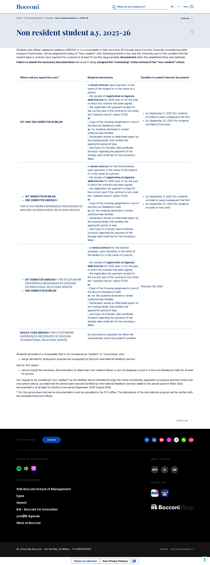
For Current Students (33, 18)
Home (19, 18)
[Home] (27, 7)
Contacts (185, 18)
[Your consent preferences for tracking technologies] (205, 560)
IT (179, 7)
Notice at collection (85, 561)
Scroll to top (182, 420)
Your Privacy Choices (115, 561)
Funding (49, 18)
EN (172, 7)
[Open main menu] (192, 7)
